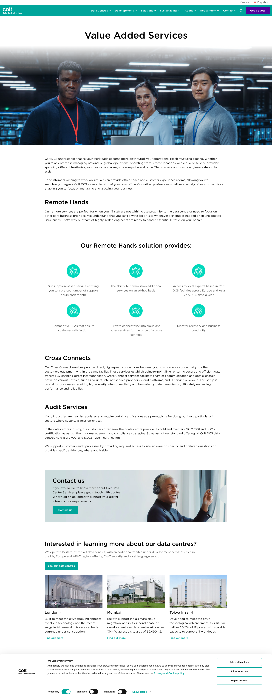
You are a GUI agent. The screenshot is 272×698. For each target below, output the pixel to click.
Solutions (147, 10)
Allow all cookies (239, 662)
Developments (124, 10)
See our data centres (61, 565)
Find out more (54, 637)
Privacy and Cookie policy (169, 673)
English (261, 2)
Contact (228, 10)
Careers (244, 2)
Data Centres (99, 10)
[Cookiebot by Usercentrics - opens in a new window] (26, 692)
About (189, 10)
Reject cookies (239, 680)
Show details (139, 691)
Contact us (65, 509)
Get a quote (258, 10)
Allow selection (239, 671)
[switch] (93, 691)
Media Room (208, 10)
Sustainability (169, 10)
